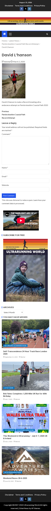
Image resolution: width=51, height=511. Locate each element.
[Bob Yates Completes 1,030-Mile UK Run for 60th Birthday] (25, 376)
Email (4, 176)
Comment (6, 134)
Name (5, 167)
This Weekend (9, 430)
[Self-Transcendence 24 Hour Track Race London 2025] (25, 333)
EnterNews (24, 508)
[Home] (4, 34)
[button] (10, 34)
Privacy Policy (39, 6)
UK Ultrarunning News (25, 430)
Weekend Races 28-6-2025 (15, 478)
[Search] (47, 34)
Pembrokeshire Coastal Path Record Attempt (13, 114)
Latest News (8, 388)
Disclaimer (9, 6)
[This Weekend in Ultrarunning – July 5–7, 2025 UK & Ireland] (25, 418)
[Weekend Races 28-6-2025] (25, 460)
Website (5, 185)
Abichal (7, 61)
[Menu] (10, 34)
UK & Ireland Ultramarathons (15, 345)
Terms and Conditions (24, 6)
